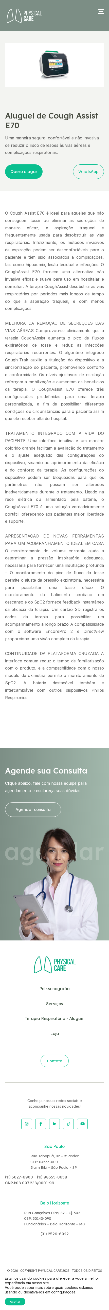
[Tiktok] (68, 1124)
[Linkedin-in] (54, 1124)
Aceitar (15, 1301)
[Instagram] (26, 1124)
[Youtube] (82, 1124)
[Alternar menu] (101, 11)
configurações (63, 1292)
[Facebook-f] (40, 1124)
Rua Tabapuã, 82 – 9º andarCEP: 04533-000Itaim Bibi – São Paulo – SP (54, 1162)
